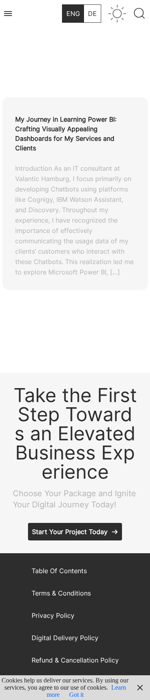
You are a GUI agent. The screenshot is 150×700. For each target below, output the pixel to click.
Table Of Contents (59, 571)
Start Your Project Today (70, 532)
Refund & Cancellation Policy (75, 660)
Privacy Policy (53, 615)
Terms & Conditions (61, 593)
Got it (76, 694)
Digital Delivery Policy (65, 638)
